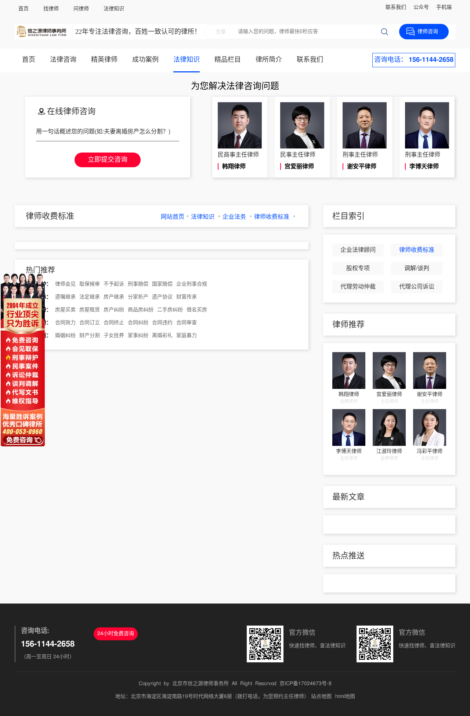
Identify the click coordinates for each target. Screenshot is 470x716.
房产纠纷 (114, 309)
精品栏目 (227, 60)
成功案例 (145, 60)
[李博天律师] (348, 427)
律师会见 (65, 284)
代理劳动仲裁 (358, 287)
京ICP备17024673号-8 (305, 683)
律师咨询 (427, 31)
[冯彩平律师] (429, 427)
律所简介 (269, 60)
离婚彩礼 (162, 335)
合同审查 (186, 322)
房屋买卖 (65, 309)
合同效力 (65, 322)
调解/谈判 (416, 268)
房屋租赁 (89, 309)
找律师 (51, 8)
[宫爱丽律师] (389, 370)
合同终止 (114, 322)
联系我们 (396, 7)
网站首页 (172, 217)
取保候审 (89, 284)
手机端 (444, 7)
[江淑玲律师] (389, 427)
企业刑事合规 (191, 284)
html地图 (345, 696)
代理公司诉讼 (416, 287)
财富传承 (186, 297)
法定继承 (89, 297)
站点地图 (321, 696)
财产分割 (89, 335)
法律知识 (114, 8)
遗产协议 (162, 297)
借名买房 (197, 309)
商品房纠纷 (140, 309)
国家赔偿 (162, 284)
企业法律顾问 (358, 250)
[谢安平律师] (429, 370)
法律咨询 (63, 60)
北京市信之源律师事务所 (200, 683)
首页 (23, 8)
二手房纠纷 (170, 309)
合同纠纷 (138, 322)
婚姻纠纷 (65, 335)
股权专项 (358, 268)
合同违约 (162, 322)
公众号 (421, 7)
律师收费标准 (271, 217)
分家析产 (138, 297)
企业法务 (234, 217)
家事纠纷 (138, 335)
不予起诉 (114, 284)
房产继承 (114, 297)
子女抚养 (114, 335)
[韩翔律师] (348, 370)
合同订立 (89, 322)
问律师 (81, 8)
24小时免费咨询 (115, 633)
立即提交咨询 (107, 160)
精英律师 (104, 60)
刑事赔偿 (138, 284)
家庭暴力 (186, 335)
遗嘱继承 (65, 297)
